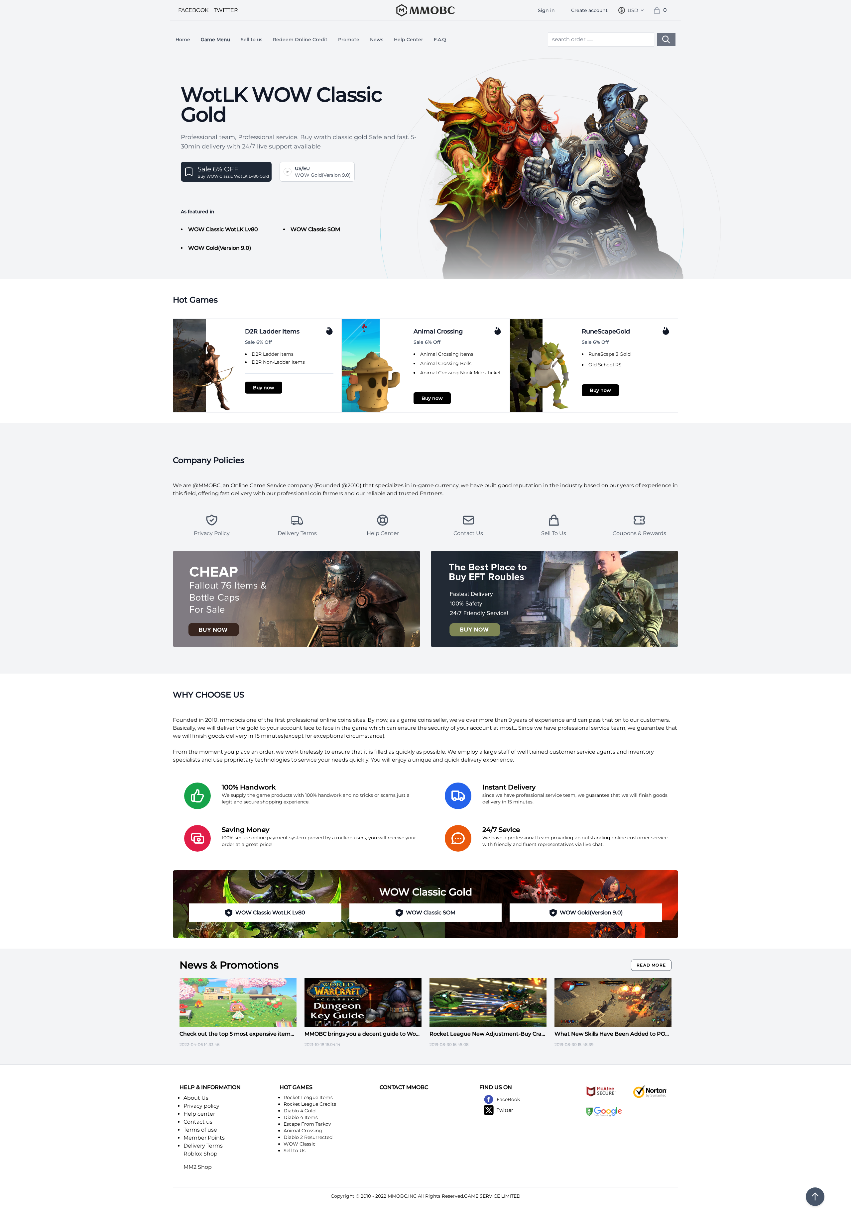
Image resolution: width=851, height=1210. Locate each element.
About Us (195, 1098)
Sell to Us (294, 1151)
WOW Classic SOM (315, 229)
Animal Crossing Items (446, 354)
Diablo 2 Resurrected (308, 1137)
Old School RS (605, 365)
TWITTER (226, 10)
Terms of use (200, 1130)
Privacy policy (201, 1106)
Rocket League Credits (310, 1104)
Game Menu (215, 40)
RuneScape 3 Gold (609, 354)
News (376, 40)
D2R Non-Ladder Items (278, 362)
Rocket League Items (308, 1097)
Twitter (505, 1110)
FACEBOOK (193, 10)
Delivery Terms (203, 1146)
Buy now (263, 388)
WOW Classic (299, 1144)
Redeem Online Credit (300, 40)
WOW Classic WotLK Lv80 (223, 229)
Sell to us (251, 40)
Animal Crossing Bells (445, 363)
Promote (348, 40)
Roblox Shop (200, 1154)
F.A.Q (440, 40)
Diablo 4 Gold (299, 1111)
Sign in (546, 10)
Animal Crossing (303, 1131)
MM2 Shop (197, 1167)
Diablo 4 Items (301, 1117)
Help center (199, 1114)
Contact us (197, 1122)
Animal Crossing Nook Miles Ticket (460, 373)
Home (183, 40)
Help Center (408, 40)
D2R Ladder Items (273, 354)
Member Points (204, 1138)
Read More (651, 965)
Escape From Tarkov (307, 1124)
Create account (589, 10)
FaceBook (508, 1099)
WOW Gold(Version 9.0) (219, 248)
